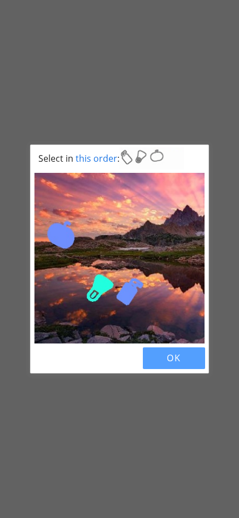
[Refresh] (62, 357)
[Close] (43, 357)
